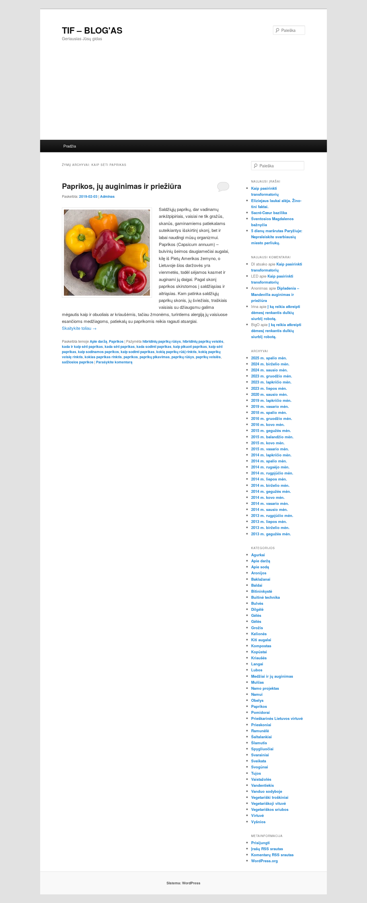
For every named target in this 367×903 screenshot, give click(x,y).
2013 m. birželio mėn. (270, 527)
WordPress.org (264, 860)
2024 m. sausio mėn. (269, 370)
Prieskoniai (261, 724)
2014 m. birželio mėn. (270, 485)
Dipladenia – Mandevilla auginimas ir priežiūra (275, 294)
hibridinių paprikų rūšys (161, 341)
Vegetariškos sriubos (269, 809)
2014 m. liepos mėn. (269, 479)
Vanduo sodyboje (266, 791)
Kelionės (259, 633)
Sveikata (258, 761)
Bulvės (257, 603)
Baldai (256, 585)
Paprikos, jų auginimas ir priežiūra (121, 186)
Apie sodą (260, 566)
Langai (257, 663)
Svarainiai (260, 754)
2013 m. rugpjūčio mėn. (272, 515)
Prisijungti (260, 842)
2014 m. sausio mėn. (269, 509)
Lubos (256, 670)
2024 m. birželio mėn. (270, 364)
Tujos (256, 773)
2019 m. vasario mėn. (270, 406)
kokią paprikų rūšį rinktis (176, 351)
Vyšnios (258, 821)
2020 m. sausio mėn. (269, 394)
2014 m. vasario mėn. (270, 503)
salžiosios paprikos (77, 362)
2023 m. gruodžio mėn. (271, 376)
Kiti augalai (261, 639)
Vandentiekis (262, 785)
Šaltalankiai (261, 736)
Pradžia (69, 146)
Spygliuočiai (262, 748)
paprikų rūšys (182, 356)
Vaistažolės (261, 779)
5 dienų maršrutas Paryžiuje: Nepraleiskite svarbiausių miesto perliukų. (276, 236)
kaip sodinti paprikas (138, 351)
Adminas (107, 196)
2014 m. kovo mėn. (268, 497)
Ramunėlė (260, 730)
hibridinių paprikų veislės (203, 341)
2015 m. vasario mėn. (270, 448)
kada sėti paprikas (120, 346)
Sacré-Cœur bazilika (269, 212)
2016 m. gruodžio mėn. (271, 418)
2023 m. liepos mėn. (269, 388)
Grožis (257, 627)
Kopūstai (259, 651)
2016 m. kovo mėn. (268, 424)
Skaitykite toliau (79, 328)
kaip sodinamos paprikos (98, 351)
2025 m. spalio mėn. (269, 358)
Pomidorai (260, 712)
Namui (257, 694)
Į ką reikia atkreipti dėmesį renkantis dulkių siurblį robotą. (275, 312)
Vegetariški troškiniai (269, 797)
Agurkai (258, 554)
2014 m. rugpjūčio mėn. (272, 473)
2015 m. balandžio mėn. (272, 436)
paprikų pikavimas (155, 356)
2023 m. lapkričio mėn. (271, 382)
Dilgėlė (257, 609)
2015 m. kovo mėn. (268, 442)
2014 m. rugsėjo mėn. (270, 467)
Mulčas (257, 682)
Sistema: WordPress (183, 882)
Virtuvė (257, 815)
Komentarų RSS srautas (272, 854)
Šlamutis (259, 742)
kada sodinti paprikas (153, 346)
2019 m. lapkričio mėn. (271, 400)
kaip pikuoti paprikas (190, 346)
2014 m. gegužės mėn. (271, 491)
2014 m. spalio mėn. (269, 461)
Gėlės (256, 615)
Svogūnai (259, 767)
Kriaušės (259, 657)
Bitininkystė (261, 591)
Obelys (257, 700)
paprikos (131, 356)
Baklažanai (260, 579)
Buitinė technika (265, 597)
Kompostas (261, 645)
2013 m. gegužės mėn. (271, 533)
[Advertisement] (183, 97)
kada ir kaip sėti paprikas (82, 346)
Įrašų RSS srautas (267, 848)
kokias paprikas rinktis (103, 356)
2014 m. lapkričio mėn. (271, 455)
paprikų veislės (208, 356)
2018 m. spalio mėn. (269, 412)
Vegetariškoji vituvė (268, 803)
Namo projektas (265, 688)
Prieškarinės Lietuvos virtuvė (277, 718)
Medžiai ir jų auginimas (272, 676)
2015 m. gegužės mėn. (271, 430)
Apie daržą (98, 341)
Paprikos (116, 341)
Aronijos (258, 572)
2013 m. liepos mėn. (269, 521)
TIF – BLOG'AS (92, 30)
